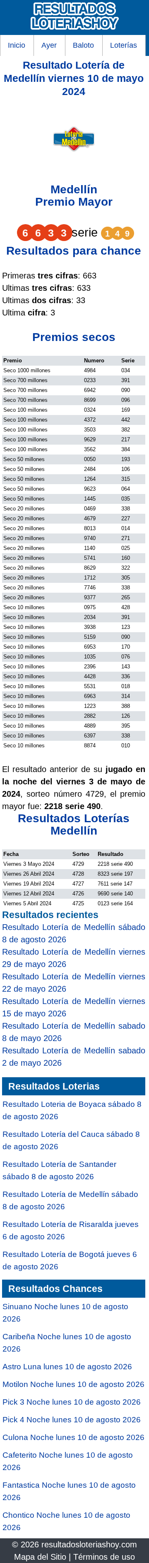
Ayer (49, 45)
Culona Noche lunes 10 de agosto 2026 (73, 1437)
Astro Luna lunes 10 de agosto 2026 (67, 1366)
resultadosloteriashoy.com (89, 1544)
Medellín (73, 189)
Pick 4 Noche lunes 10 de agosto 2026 (71, 1419)
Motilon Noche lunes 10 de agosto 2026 (73, 1384)
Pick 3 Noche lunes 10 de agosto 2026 (71, 1402)
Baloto (83, 45)
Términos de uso (104, 1556)
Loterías (123, 45)
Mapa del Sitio (40, 1556)
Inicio (16, 45)
